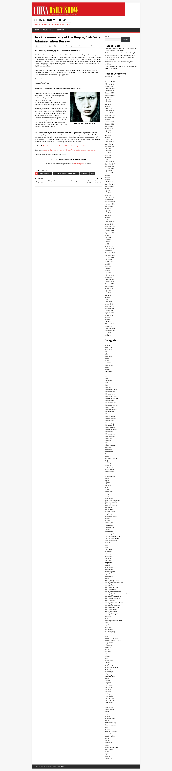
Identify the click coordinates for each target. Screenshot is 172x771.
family (107, 489)
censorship (108, 380)
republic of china (110, 676)
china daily (108, 387)
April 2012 (108, 297)
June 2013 (108, 266)
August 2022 (109, 128)
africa (106, 343)
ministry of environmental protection (116, 594)
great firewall (109, 498)
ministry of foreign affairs (113, 596)
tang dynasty (109, 714)
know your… (109, 560)
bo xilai (107, 361)
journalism (108, 552)
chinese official (109, 420)
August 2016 (109, 188)
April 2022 (108, 137)
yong (51, 46)
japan (106, 547)
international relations (112, 538)
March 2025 (108, 108)
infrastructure (109, 532)
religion (107, 674)
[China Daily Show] (78, 15)
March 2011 (108, 322)
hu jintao (107, 520)
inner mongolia (109, 534)
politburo (108, 652)
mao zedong (109, 569)
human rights (109, 523)
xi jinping (107, 754)
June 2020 (108, 151)
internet (107, 543)
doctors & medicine (111, 458)
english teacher (110, 469)
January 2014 (109, 251)
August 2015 (109, 208)
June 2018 (108, 155)
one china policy (110, 632)
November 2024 (110, 117)
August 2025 (109, 97)
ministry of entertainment (113, 592)
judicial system (109, 554)
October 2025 (109, 93)
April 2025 (108, 106)
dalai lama (108, 447)
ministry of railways (111, 609)
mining (107, 578)
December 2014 (110, 226)
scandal (107, 680)
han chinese (108, 507)
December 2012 (110, 279)
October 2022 (109, 124)
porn (106, 658)
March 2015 (108, 219)
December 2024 (110, 115)
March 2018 (108, 159)
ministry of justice (110, 600)
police (107, 649)
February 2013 (109, 275)
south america (109, 698)
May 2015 (108, 215)
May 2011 (108, 317)
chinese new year (84, 46)
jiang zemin (108, 549)
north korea (108, 627)
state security (109, 707)
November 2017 (110, 166)
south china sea (110, 700)
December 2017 (110, 164)
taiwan (107, 712)
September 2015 (110, 206)
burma (107, 367)
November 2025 (110, 91)
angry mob (108, 349)
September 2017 (110, 171)
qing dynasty (109, 665)
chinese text (109, 432)
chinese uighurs (110, 434)
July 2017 (108, 175)
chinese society (110, 427)
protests (107, 663)
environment (109, 474)
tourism (107, 729)
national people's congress (113, 620)
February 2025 (109, 111)
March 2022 (108, 139)
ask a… (107, 354)
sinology (107, 694)
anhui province (45, 174)
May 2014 (108, 242)
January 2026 (109, 86)
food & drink (109, 492)
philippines (108, 647)
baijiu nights (108, 356)
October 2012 (109, 284)
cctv (106, 376)
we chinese (108, 743)
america (107, 345)
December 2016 (110, 184)
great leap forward (111, 503)
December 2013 (110, 253)
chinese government (72, 46)
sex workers (109, 685)
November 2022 (110, 122)
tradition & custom (111, 732)
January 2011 (109, 326)
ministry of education (111, 587)
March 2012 (108, 299)
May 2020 (108, 153)
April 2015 (108, 217)
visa (92, 174)
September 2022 (110, 126)
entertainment (109, 472)
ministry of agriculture (112, 580)
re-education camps (111, 667)
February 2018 (109, 162)
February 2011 (109, 324)
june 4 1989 (108, 556)
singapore (108, 692)
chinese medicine (110, 414)
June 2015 (108, 213)
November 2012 (110, 282)
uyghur (107, 738)
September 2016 (110, 186)
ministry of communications (114, 583)
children (107, 383)
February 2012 (109, 302)
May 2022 (108, 135)
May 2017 (108, 177)
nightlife (107, 625)
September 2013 (110, 259)
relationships (109, 672)
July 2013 (108, 264)
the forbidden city (110, 723)
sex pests (108, 683)
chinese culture (109, 401)
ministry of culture (110, 585)
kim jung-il (108, 558)
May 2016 (108, 193)
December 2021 (110, 144)
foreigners (108, 494)
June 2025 (108, 102)
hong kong (108, 514)
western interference (111, 747)
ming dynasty (109, 576)
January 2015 (109, 224)
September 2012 (110, 286)
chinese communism (111, 398)
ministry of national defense (114, 603)
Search (107, 36)
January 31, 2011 (42, 46)
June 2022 (108, 133)
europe (107, 478)
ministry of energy (110, 589)
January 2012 (109, 304)
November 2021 (110, 146)
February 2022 (109, 142)
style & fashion (109, 709)
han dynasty (109, 509)
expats (107, 480)
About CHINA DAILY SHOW (43, 30)
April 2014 (108, 244)
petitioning (108, 645)
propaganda (109, 660)
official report (109, 629)
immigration (109, 525)
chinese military (110, 416)
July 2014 (108, 237)
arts (106, 352)
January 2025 (109, 113)
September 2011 (110, 313)
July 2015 (108, 211)
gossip (107, 496)
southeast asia (109, 705)
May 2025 (108, 104)
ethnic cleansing (110, 476)
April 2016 (108, 195)
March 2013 (108, 273)
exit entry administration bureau (65, 174)
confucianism (109, 438)
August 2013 (109, 262)
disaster (107, 454)
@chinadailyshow (78, 163)
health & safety (110, 512)
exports (107, 483)
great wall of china (111, 505)
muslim (107, 618)
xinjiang (107, 756)
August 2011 (109, 315)
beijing (63, 46)
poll (106, 654)
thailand (107, 720)
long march (108, 563)
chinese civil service (111, 396)
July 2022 (108, 131)
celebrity (107, 378)
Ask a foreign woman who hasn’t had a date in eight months (64, 146)
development (109, 452)
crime (106, 443)
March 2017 (108, 182)
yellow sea (108, 758)
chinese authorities (111, 389)
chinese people (109, 425)
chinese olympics (110, 423)
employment (109, 467)
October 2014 (109, 231)
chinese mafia (109, 412)
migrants (107, 574)
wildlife (107, 752)
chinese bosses (110, 392)
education (108, 465)
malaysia (107, 565)
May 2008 (108, 333)
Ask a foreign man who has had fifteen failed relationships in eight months (69, 150)
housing (107, 518)
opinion (107, 634)
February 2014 (109, 248)
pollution (107, 656)
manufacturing (109, 567)
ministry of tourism (111, 612)
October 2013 (109, 257)
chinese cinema (110, 394)
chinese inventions (111, 409)
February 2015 (109, 222)
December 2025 (110, 88)
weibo (107, 745)
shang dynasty (109, 687)
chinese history (109, 407)
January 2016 (109, 199)
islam (106, 545)
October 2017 (109, 168)
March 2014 (108, 246)
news (106, 623)
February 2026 (109, 84)
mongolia (108, 616)
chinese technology (111, 429)
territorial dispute (110, 718)
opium (107, 636)
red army (108, 669)
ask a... (58, 46)
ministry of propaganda (112, 605)
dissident (107, 456)
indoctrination (109, 527)
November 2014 (110, 228)
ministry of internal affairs (113, 598)
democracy (108, 449)
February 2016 (109, 197)
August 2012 (109, 288)
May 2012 (108, 295)
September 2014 (110, 233)
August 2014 (109, 235)
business (107, 369)
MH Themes (61, 766)
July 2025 (108, 100)
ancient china (109, 347)
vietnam (107, 740)
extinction (108, 485)
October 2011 (109, 311)
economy (108, 463)
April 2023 (108, 119)
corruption (108, 441)
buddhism (108, 363)
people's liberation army (112, 638)
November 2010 (110, 330)
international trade (111, 541)
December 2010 (110, 328)
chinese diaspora (110, 403)
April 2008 (108, 335)
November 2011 (110, 308)
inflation (107, 529)
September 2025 (110, 95)
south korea (109, 703)
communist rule (110, 436)
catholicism (108, 372)
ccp (106, 374)
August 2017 (109, 173)
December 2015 (110, 202)
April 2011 (108, 319)
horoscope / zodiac (111, 516)
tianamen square (110, 725)
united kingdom (110, 736)
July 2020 (108, 148)
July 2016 (108, 191)
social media (109, 696)
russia (107, 678)
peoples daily (109, 643)
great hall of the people (112, 501)
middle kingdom (110, 572)
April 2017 (108, 179)
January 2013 (109, 277)
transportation (109, 734)
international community (113, 536)
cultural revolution (110, 445)
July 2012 (108, 290)
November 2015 (110, 204)
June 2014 (108, 239)
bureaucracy (109, 365)
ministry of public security (113, 607)
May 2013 (108, 268)
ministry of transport (111, 614)
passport (84, 174)
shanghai (108, 689)
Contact (60, 30)
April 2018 (108, 157)
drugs (106, 461)
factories (107, 487)
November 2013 (110, 255)
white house (109, 749)
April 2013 (108, 271)
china (106, 385)
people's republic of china (113, 640)
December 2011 (110, 306)
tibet (106, 727)
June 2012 (108, 293)
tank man (108, 716)
